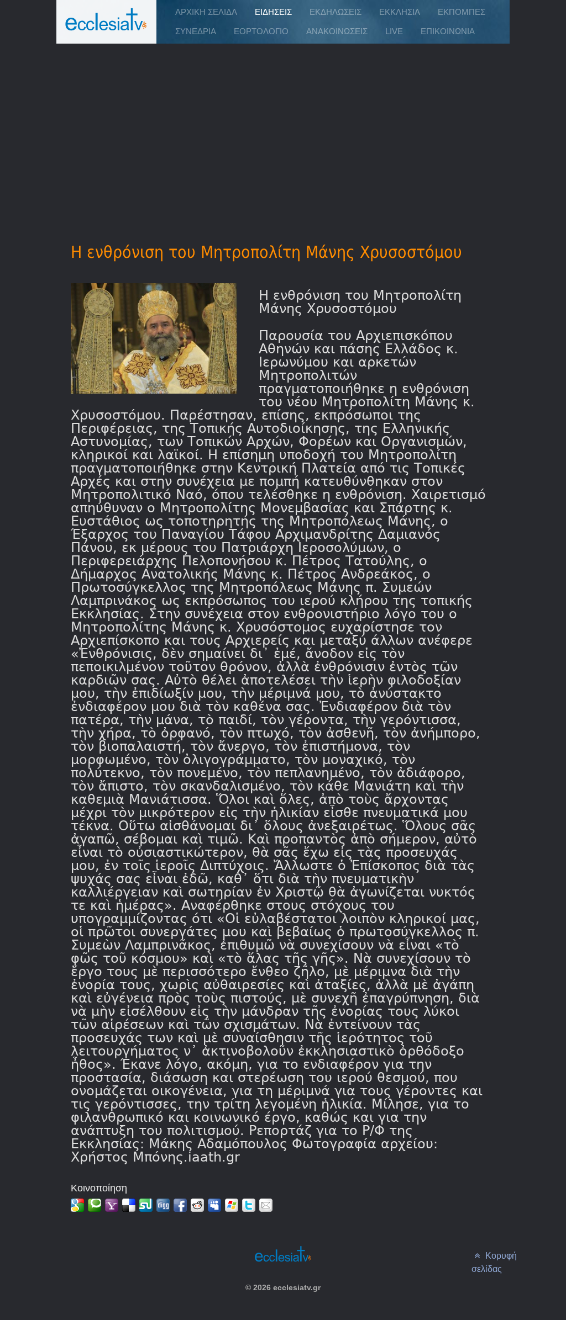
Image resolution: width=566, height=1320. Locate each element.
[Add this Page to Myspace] (214, 1205)
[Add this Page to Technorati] (94, 1205)
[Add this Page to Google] (77, 1205)
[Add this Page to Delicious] (128, 1205)
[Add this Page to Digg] (163, 1205)
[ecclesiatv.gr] (106, 30)
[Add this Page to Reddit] (197, 1205)
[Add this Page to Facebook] (180, 1205)
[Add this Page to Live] (231, 1205)
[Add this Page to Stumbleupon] (146, 1205)
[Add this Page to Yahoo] (111, 1205)
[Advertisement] (283, 127)
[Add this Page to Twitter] (248, 1205)
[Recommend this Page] (265, 1205)
